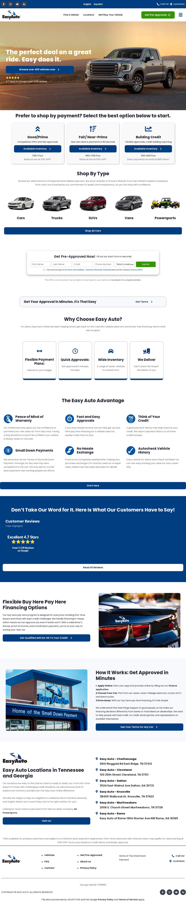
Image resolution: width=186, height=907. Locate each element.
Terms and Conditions (76, 270)
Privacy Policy (88, 868)
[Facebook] (3, 4)
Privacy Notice (137, 270)
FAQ (46, 861)
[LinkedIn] (24, 4)
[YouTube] (17, 4)
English (87, 4)
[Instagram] (10, 4)
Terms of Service (128, 899)
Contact (49, 868)
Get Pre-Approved (91, 855)
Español (98, 4)
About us (85, 861)
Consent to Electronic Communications (101, 270)
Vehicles (49, 855)
